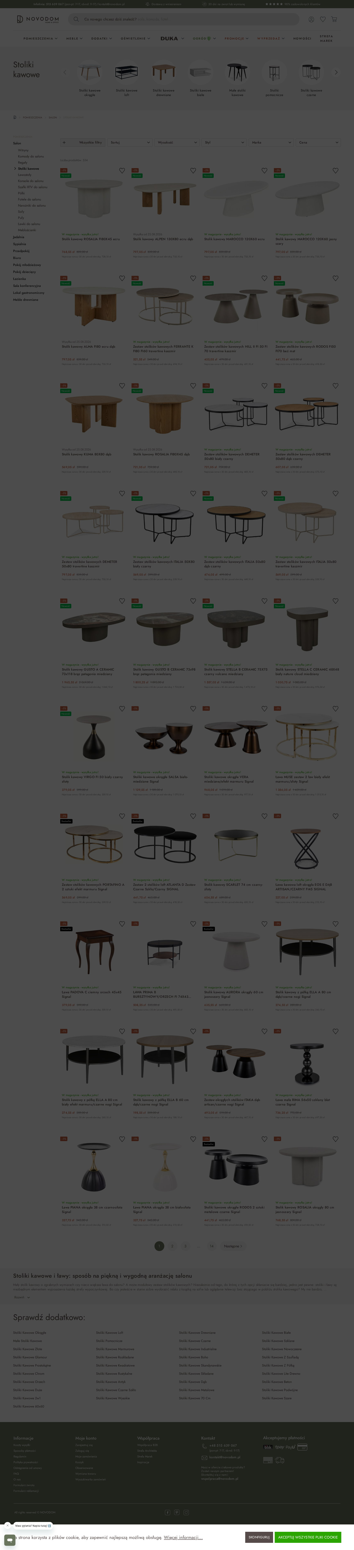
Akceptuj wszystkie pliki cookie (308, 1537)
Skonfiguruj (259, 1537)
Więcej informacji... (183, 1537)
